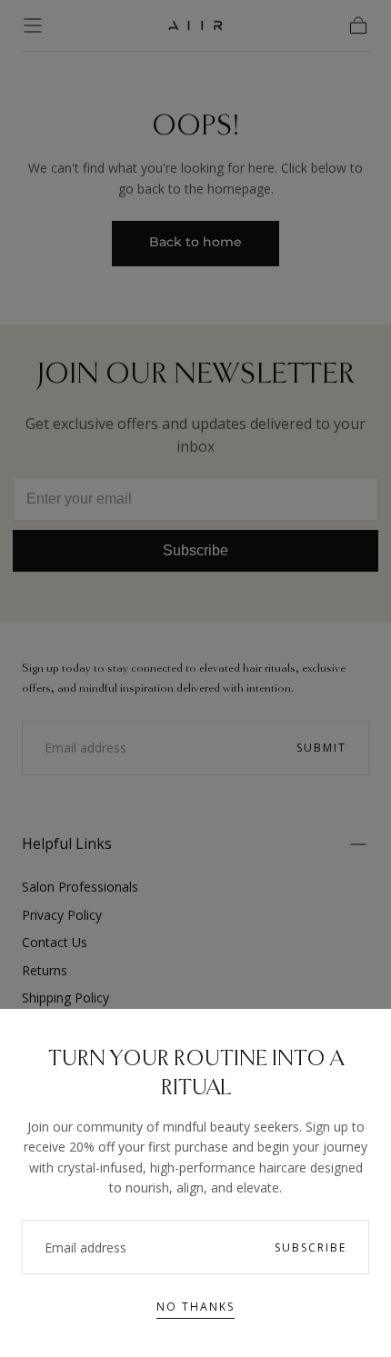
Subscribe (310, 1247)
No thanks (195, 1306)
